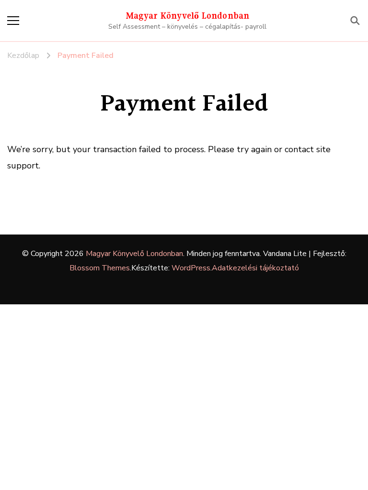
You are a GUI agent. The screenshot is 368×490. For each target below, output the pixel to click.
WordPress (191, 268)
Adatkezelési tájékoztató (255, 268)
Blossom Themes (99, 268)
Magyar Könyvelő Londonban (188, 15)
